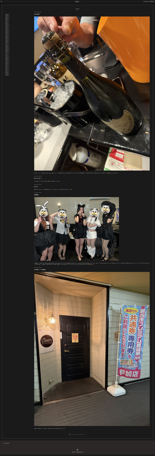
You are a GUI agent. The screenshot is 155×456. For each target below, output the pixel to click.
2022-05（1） (7, 50)
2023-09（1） (7, 37)
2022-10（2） (7, 45)
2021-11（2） (7, 54)
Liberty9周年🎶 (37, 14)
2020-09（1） (7, 72)
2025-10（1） (7, 23)
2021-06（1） (7, 60)
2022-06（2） (7, 49)
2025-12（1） (7, 20)
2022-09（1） (7, 46)
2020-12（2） (7, 68)
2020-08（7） (7, 73)
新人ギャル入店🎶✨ (38, 178)
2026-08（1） (7, 14)
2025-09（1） (7, 24)
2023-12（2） (7, 36)
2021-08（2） (7, 58)
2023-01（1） (7, 42)
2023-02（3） (7, 41)
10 (82, 434)
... (84, 434)
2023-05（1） (7, 40)
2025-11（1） (7, 22)
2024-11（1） (7, 28)
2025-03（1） (7, 27)
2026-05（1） (7, 15)
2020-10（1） (7, 71)
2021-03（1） (7, 64)
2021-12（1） (7, 53)
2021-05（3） (7, 62)
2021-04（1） (7, 63)
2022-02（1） (7, 51)
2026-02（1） (7, 18)
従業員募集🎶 (36, 194)
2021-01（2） (7, 67)
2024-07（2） (7, 32)
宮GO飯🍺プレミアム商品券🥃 (40, 269)
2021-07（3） (7, 59)
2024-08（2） (7, 31)
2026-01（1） (7, 19)
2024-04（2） (7, 33)
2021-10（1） (7, 55)
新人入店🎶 (36, 186)
